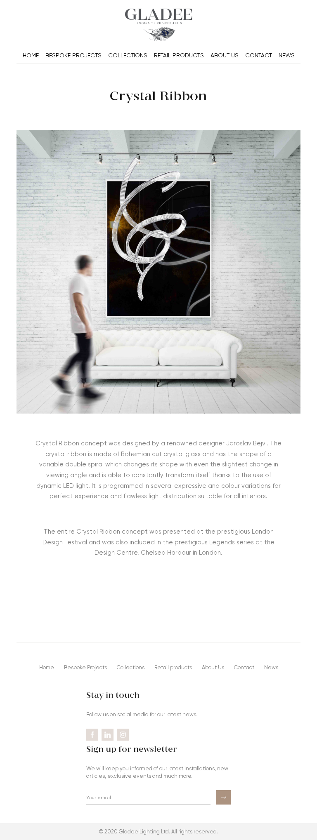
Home (31, 55)
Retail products (179, 55)
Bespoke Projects (73, 55)
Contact (258, 55)
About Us (225, 55)
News (287, 55)
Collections (127, 55)
